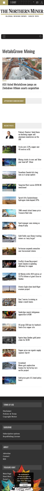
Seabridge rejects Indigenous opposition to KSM (29, 313)
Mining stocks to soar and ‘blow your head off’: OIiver (29, 160)
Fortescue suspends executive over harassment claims (29, 249)
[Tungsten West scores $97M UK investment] (9, 190)
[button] (4, 2)
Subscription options (11, 433)
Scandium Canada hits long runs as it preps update (28, 173)
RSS (4, 459)
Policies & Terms (10, 414)
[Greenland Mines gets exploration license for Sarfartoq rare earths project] (9, 368)
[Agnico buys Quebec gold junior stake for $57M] (9, 342)
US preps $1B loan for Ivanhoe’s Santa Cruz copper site (29, 326)
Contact (6, 456)
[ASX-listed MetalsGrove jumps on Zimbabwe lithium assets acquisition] (23, 78)
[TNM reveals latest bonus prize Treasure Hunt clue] (9, 215)
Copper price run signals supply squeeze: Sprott (29, 351)
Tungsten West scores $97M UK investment (29, 186)
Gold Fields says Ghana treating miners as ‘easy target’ (29, 237)
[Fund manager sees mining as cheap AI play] (9, 228)
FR (41, 3)
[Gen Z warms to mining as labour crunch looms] (9, 304)
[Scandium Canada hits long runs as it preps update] (9, 177)
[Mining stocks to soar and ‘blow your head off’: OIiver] (9, 164)
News (4, 81)
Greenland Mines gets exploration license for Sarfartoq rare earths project (27, 366)
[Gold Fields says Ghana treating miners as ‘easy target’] (9, 240)
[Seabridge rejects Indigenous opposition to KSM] (9, 317)
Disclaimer (7, 411)
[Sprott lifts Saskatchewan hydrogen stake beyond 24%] (9, 202)
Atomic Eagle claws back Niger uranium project (29, 288)
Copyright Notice (10, 416)
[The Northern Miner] (22, 13)
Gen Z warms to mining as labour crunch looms (27, 300)
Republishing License (11, 436)
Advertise (7, 453)
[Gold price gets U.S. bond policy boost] (9, 382)
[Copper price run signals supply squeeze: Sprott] (9, 355)
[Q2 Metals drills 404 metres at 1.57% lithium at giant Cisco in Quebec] (9, 279)
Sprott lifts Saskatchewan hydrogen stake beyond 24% (28, 199)
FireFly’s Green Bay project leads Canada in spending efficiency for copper (27, 264)
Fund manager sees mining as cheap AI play (29, 224)
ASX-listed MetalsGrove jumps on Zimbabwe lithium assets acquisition (20, 86)
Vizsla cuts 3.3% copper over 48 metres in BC (29, 148)
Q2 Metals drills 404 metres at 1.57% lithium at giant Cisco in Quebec (30, 276)
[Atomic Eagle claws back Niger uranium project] (9, 291)
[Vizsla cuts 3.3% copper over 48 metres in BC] (9, 151)
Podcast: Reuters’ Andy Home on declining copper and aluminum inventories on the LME (29, 136)
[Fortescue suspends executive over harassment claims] (9, 253)
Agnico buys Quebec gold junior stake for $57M (29, 338)
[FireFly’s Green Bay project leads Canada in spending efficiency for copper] (9, 266)
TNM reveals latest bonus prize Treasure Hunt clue (29, 211)
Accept (25, 485)
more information (25, 482)
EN (38, 3)
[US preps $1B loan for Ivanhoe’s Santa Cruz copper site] (9, 329)
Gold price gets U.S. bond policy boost (29, 379)
